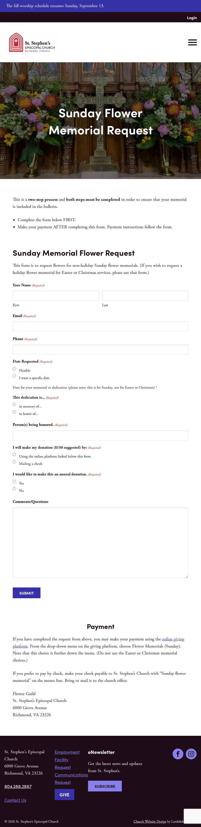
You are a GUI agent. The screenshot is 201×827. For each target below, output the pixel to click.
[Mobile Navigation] (191, 42)
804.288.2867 (18, 786)
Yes (21, 483)
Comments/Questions (30, 501)
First (16, 305)
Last (105, 305)
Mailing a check (30, 463)
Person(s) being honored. (40, 424)
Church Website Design (150, 821)
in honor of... (28, 413)
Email (24, 315)
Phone (25, 339)
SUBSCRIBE (105, 786)
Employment (67, 752)
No (21, 490)
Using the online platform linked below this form (55, 456)
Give (64, 794)
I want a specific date (34, 378)
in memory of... (30, 406)
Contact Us (15, 800)
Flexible (24, 370)
